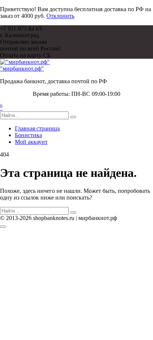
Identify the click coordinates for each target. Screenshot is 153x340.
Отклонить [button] (60, 16)
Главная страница (37, 128)
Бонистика (28, 135)
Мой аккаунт (31, 142)
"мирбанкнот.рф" (22, 68)
